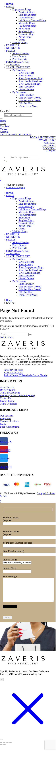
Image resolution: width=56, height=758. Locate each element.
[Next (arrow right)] (4, 744)
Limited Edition (26, 89)
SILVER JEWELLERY (18, 67)
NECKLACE (13, 48)
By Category (18, 70)
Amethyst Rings (26, 12)
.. (6, 160)
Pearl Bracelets (19, 59)
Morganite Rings (27, 23)
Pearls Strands (19, 56)
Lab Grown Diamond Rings (32, 20)
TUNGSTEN (13, 64)
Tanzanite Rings (26, 34)
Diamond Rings (26, 17)
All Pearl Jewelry (20, 53)
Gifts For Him (25, 103)
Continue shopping (15, 187)
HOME (10, 3)
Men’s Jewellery (26, 86)
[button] (15, 134)
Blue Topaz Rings (27, 15)
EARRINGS (12, 45)
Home (3, 120)
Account (4, 131)
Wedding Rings (19, 42)
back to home (6, 337)
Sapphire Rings (26, 31)
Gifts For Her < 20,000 (30, 100)
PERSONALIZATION (17, 61)
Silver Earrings (26, 75)
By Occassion (19, 92)
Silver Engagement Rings (31, 78)
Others (22, 39)
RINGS (10, 6)
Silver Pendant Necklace (30, 81)
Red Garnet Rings (27, 26)
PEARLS (11, 50)
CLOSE (7, 617)
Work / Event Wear (28, 106)
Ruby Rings (24, 28)
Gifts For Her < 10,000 (30, 97)
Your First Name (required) (11, 519)
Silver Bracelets (26, 73)
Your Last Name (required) (11, 533)
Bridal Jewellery (26, 95)
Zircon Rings (25, 37)
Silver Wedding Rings (29, 84)
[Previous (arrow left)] (1, 744)
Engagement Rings (21, 9)
